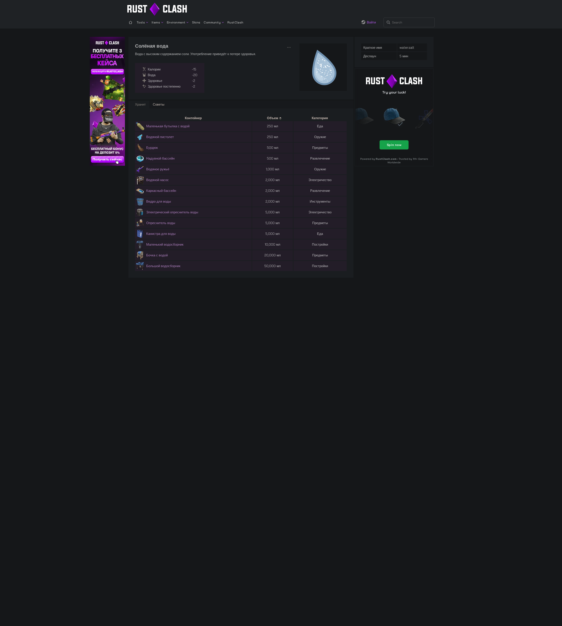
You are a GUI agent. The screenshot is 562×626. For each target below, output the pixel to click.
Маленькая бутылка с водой (167, 126)
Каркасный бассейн (161, 191)
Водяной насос (157, 180)
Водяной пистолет (160, 137)
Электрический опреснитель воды (172, 212)
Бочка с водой (157, 255)
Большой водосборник (163, 266)
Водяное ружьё (157, 169)
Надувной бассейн (160, 158)
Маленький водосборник (165, 244)
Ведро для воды (158, 201)
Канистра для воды (161, 234)
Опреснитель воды (160, 223)
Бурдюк (152, 148)
